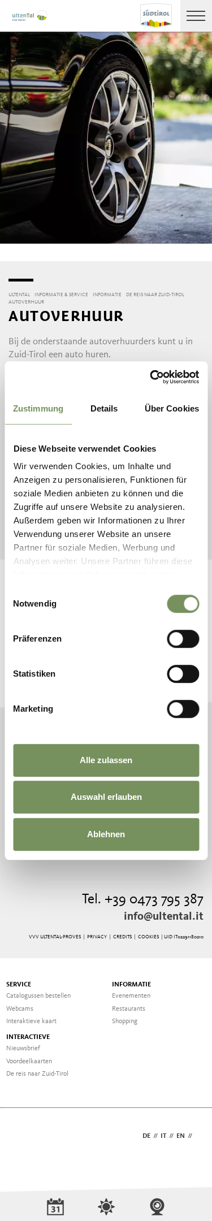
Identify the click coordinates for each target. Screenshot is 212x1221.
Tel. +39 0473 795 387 (143, 900)
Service (18, 984)
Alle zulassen (106, 760)
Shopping (124, 1021)
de (146, 1136)
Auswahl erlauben (106, 797)
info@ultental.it (164, 917)
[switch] (183, 639)
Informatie (131, 984)
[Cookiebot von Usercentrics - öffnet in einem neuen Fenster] (151, 377)
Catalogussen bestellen (38, 996)
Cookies (148, 936)
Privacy (97, 936)
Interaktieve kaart (31, 1021)
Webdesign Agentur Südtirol (22, 1137)
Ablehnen (106, 834)
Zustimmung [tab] (38, 408)
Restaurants (128, 1009)
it (163, 1136)
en (180, 1136)
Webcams (19, 1009)
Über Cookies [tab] (172, 408)
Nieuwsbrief (23, 1048)
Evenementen (131, 996)
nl (199, 1136)
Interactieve (28, 1037)
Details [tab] (104, 408)
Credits (122, 936)
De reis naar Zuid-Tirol (37, 1074)
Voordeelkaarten (29, 1061)
